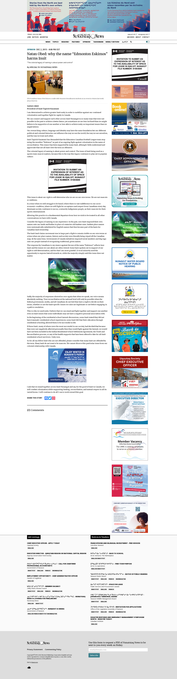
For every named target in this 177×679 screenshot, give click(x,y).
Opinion (86, 42)
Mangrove (34, 662)
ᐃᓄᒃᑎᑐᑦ (125, 42)
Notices (35, 37)
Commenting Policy (53, 649)
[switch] (148, 42)
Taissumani (98, 42)
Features (75, 42)
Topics (55, 42)
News (48, 42)
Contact (146, 37)
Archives (130, 37)
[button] (29, 667)
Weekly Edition (112, 42)
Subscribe (94, 655)
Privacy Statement (35, 649)
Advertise (44, 37)
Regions (65, 42)
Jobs (29, 37)
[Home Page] (88, 36)
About (138, 37)
